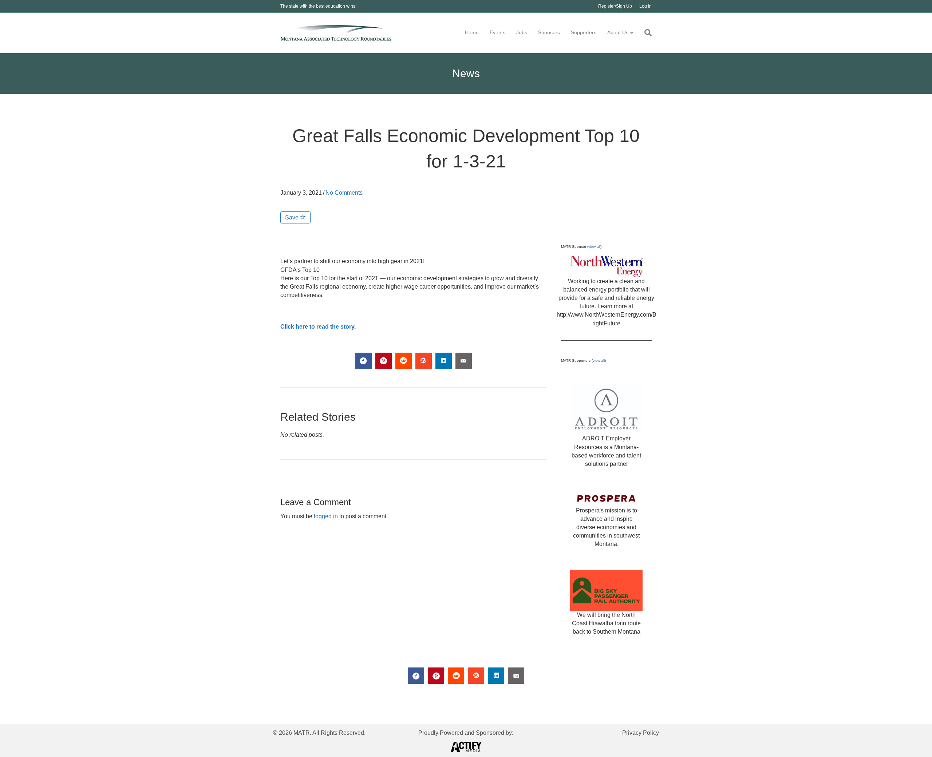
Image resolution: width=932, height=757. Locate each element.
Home (472, 32)
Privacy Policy (640, 733)
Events (497, 32)
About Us (617, 32)
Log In (645, 6)
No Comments (344, 193)
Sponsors (549, 32)
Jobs (521, 32)
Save (292, 217)
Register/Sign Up (615, 6)
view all (594, 247)
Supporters (583, 32)
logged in (326, 516)
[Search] (645, 32)
